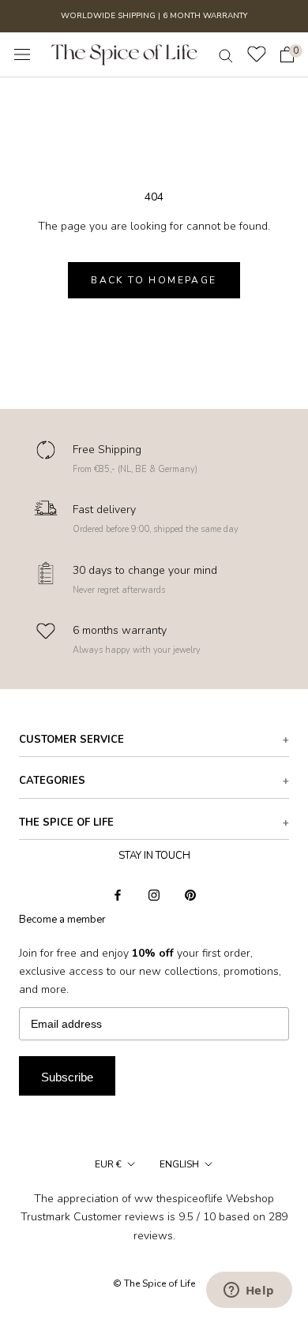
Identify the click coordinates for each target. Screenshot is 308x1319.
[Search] (226, 55)
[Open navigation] (22, 55)
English (179, 1164)
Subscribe (67, 1077)
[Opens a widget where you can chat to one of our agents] (248, 1291)
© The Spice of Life (154, 1283)
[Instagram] (154, 895)
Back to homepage (153, 280)
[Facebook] (117, 895)
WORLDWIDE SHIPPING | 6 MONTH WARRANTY (154, 15)
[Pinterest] (190, 895)
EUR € (108, 1164)
